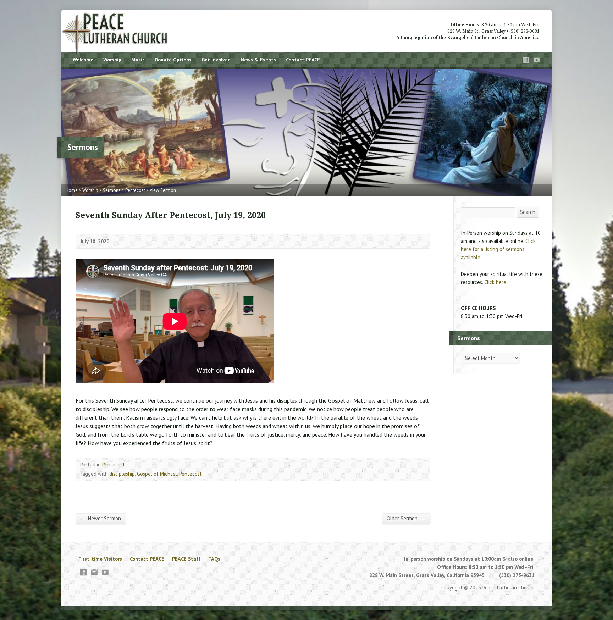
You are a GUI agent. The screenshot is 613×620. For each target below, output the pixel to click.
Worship (112, 59)
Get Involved (216, 59)
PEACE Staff (186, 558)
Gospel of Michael (157, 473)
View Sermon (163, 190)
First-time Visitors (100, 558)
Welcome (83, 59)
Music (138, 59)
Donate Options (173, 59)
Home (72, 190)
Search (527, 212)
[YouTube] (537, 60)
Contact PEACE (303, 59)
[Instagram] (94, 572)
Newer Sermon (100, 518)
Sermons (112, 190)
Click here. (495, 282)
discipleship (122, 473)
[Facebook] (526, 60)
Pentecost (135, 190)
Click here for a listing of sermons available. (498, 249)
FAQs (214, 558)
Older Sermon (406, 518)
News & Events (258, 59)
